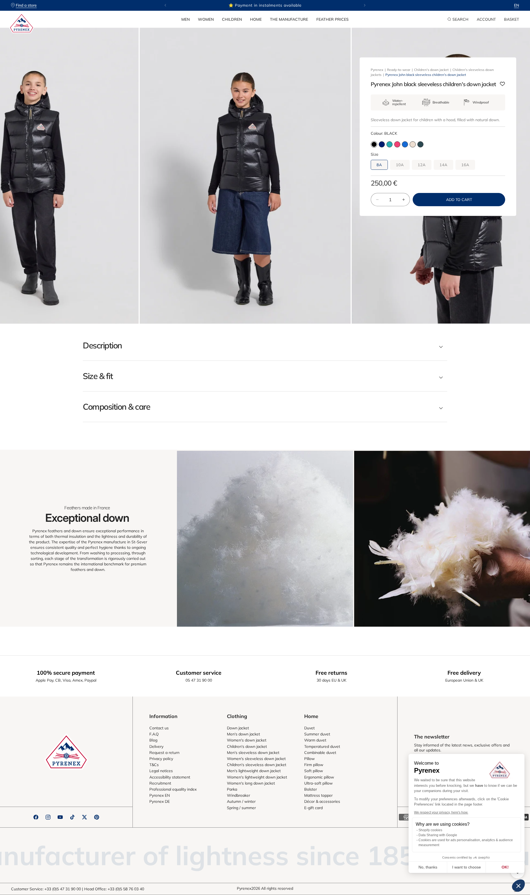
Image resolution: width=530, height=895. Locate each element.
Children (232, 19)
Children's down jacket (431, 70)
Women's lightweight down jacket (257, 777)
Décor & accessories (322, 801)
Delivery (156, 746)
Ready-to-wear (398, 70)
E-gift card (313, 807)
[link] (265, 539)
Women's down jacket (246, 740)
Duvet (309, 727)
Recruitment (160, 783)
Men (185, 19)
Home (256, 19)
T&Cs (154, 764)
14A (443, 164)
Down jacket (238, 727)
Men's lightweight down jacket (254, 770)
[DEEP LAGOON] (389, 144)
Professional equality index (173, 789)
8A (379, 164)
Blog (153, 740)
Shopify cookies (430, 830)
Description (102, 345)
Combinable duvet (320, 752)
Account (486, 19)
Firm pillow (313, 764)
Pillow (309, 758)
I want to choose (466, 867)
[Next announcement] (365, 5)
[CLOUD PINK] (413, 144)
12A (422, 164)
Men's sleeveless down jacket (253, 752)
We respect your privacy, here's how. (441, 812)
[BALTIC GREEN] (420, 144)
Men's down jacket (243, 734)
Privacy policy (161, 758)
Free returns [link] (331, 672)
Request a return (164, 752)
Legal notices (161, 770)
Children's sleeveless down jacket (256, 764)
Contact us (159, 727)
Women (206, 19)
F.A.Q (154, 734)
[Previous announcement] (165, 5)
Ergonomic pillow (319, 777)
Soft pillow (313, 770)
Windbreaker (238, 795)
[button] (185, 19)
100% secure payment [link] (66, 672)
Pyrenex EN (159, 795)
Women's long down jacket (251, 783)
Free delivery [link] (464, 672)
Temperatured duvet (322, 746)
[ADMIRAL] (382, 144)
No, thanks (427, 867)
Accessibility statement (169, 777)
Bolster (310, 789)
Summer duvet (317, 734)
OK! (505, 867)
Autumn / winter (241, 801)
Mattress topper (318, 795)
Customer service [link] (198, 672)
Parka (232, 789)
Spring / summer (241, 807)
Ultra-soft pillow (318, 783)
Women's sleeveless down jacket (256, 758)
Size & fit (98, 376)
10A (400, 164)
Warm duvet (315, 740)
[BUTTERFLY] (405, 144)
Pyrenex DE (159, 801)
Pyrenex (377, 70)
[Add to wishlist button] (502, 84)
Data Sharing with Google (437, 835)
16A (465, 164)
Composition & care (116, 407)
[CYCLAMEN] (397, 144)
